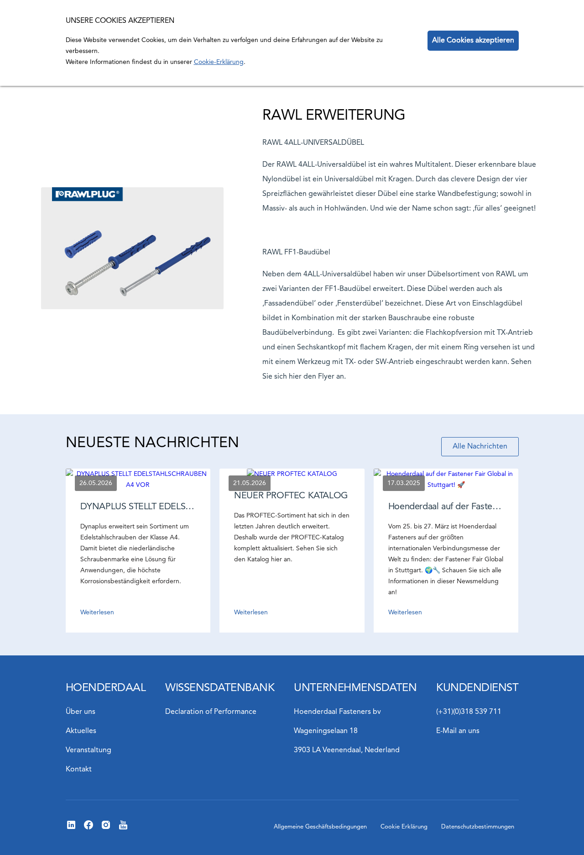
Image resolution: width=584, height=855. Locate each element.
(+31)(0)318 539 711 (468, 712)
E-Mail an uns (458, 731)
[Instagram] (105, 828)
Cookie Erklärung (404, 827)
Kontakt (79, 769)
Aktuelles (81, 731)
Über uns (80, 712)
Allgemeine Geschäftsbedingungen (320, 827)
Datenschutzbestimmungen (477, 827)
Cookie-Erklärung (219, 62)
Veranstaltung (88, 750)
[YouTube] (123, 828)
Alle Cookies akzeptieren (473, 40)
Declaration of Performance (210, 712)
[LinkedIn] (71, 828)
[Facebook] (88, 828)
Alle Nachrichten (480, 446)
